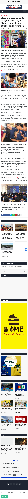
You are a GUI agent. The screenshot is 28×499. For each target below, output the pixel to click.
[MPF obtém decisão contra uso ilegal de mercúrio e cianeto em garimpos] (7, 246)
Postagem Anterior (6, 271)
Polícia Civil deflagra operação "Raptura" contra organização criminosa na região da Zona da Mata (20, 235)
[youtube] (14, 484)
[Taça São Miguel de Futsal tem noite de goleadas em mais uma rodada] (7, 387)
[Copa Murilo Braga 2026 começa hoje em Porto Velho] (21, 419)
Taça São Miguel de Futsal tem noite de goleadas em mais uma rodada (7, 393)
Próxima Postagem (22, 271)
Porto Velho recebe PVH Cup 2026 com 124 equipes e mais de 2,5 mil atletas (7, 426)
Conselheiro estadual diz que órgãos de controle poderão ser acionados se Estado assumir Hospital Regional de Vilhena (7, 235)
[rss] (20, 484)
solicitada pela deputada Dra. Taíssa (13, 177)
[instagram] (17, 484)
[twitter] (11, 484)
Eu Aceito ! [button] (4, 496)
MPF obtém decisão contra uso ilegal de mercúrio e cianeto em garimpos (7, 253)
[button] (2, 11)
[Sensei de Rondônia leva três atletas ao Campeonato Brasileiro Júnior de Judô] (21, 403)
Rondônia (10, 15)
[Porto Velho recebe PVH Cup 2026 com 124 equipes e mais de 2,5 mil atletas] (7, 419)
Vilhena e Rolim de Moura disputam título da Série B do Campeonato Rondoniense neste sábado (21, 394)
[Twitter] (11, 215)
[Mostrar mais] (21, 215)
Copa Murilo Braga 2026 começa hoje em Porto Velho (20, 425)
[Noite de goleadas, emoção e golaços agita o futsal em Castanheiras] (7, 403)
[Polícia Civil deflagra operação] (21, 227)
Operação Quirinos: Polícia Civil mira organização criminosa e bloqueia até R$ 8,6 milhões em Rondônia (21, 448)
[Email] (18, 215)
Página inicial (4, 15)
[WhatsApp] (13, 215)
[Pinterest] (16, 215)
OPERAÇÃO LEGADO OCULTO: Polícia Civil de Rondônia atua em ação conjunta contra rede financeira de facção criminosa (6, 449)
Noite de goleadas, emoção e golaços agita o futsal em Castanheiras (7, 410)
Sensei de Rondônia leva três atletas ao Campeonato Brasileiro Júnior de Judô (20, 410)
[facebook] (8, 484)
